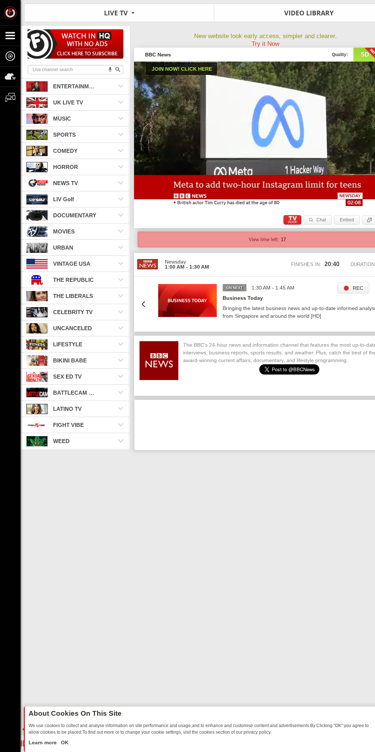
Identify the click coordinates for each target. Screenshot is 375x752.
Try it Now (265, 43)
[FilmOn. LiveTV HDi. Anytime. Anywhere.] (10, 12)
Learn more (43, 742)
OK (63, 742)
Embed (347, 219)
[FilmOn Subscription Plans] (75, 45)
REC (358, 288)
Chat (321, 219)
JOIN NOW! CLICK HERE (182, 69)
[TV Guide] (292, 220)
